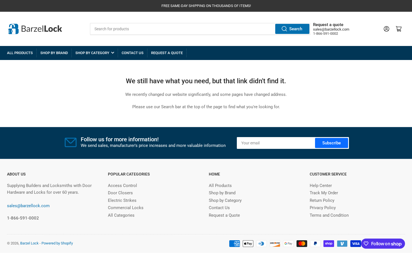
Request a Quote (167, 53)
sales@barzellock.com (331, 29)
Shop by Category (92, 53)
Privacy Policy (323, 207)
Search (295, 28)
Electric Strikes (122, 200)
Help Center (321, 185)
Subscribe (331, 142)
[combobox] (200, 29)
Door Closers (120, 192)
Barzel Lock (29, 243)
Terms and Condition (329, 215)
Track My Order (324, 192)
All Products (20, 53)
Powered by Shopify (57, 243)
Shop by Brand (54, 53)
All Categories (121, 215)
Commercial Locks (125, 207)
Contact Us (132, 53)
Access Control (122, 185)
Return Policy (322, 200)
